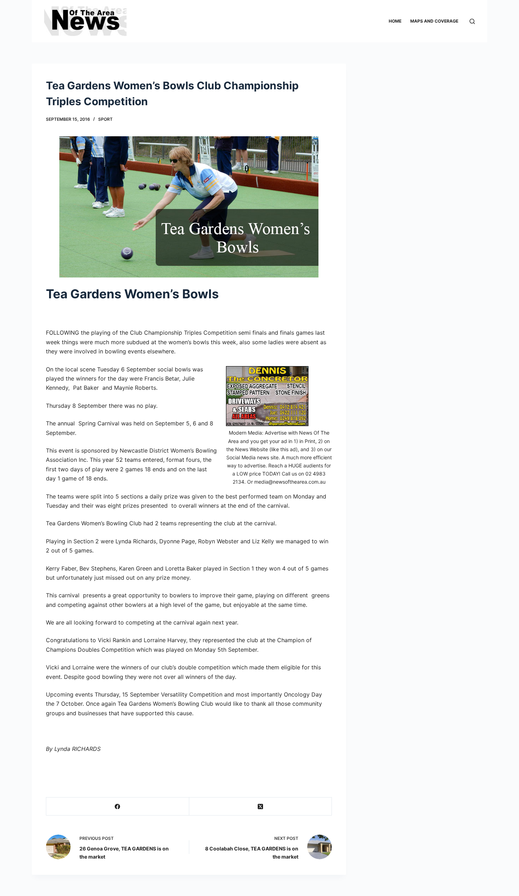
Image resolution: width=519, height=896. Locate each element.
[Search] (472, 21)
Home (395, 21)
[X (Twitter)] (260, 807)
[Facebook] (117, 807)
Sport (105, 119)
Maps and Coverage (434, 21)
